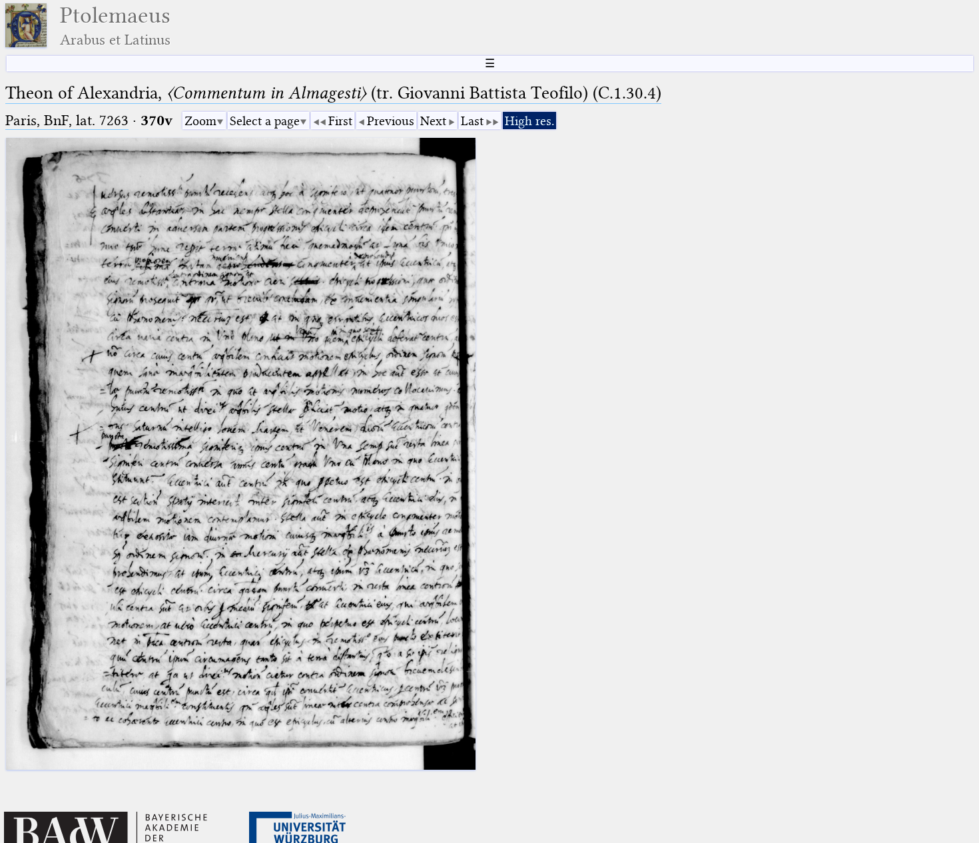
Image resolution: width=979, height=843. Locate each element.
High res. (529, 121)
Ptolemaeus (115, 26)
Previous (390, 121)
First (340, 121)
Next (433, 121)
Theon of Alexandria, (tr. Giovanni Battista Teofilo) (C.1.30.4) (333, 93)
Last (472, 121)
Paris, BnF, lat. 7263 (67, 120)
